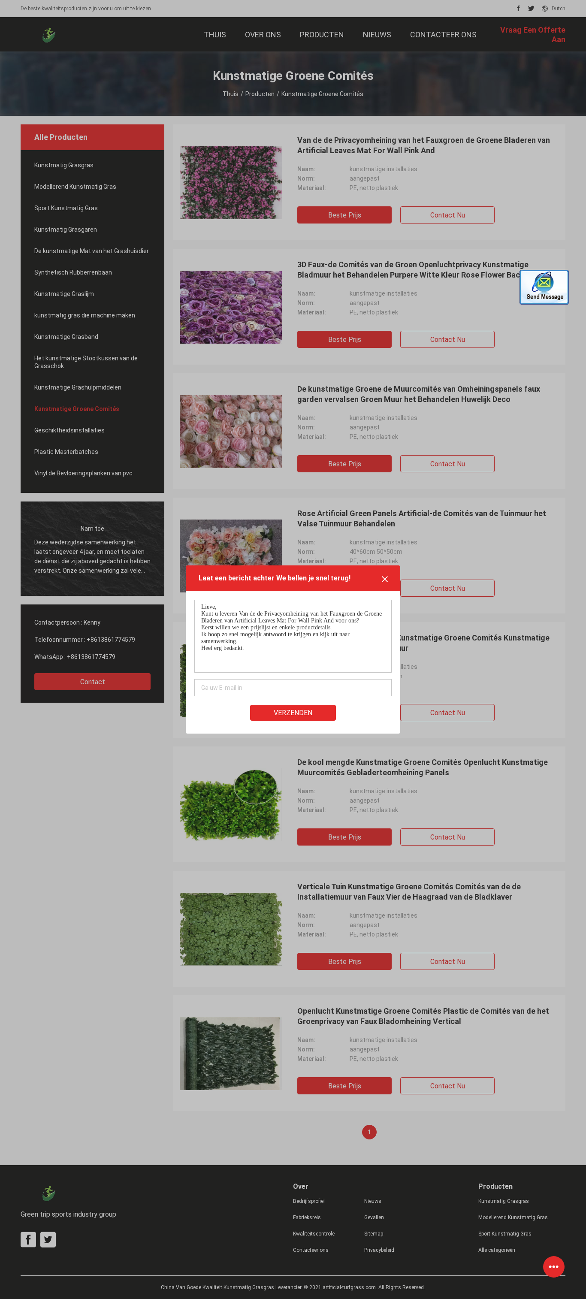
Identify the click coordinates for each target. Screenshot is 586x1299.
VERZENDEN (293, 713)
